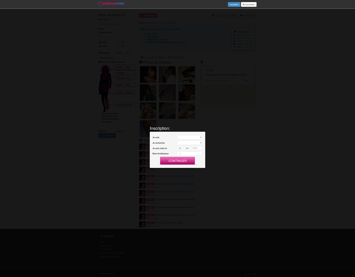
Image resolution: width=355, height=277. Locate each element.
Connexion (250, 4)
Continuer (177, 160)
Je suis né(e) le (160, 148)
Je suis (156, 137)
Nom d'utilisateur (161, 153)
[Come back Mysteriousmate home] (111, 4)
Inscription (234, 4)
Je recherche (159, 142)
